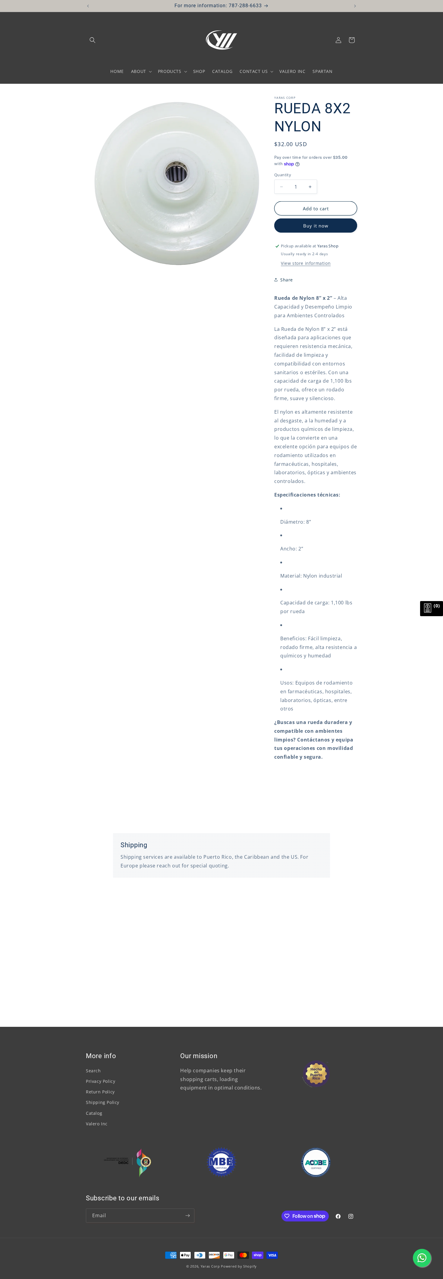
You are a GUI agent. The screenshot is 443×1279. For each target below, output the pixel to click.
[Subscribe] (187, 1215)
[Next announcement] (355, 6)
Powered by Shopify (239, 1266)
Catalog (94, 1113)
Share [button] (286, 280)
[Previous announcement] (88, 6)
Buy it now (315, 226)
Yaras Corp (210, 1266)
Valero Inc (97, 1124)
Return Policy (100, 1092)
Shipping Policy (102, 1102)
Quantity (282, 174)
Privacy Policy (100, 1081)
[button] (92, 40)
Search (93, 1071)
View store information (306, 263)
